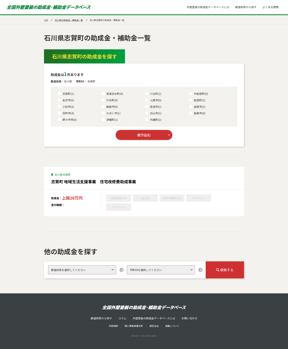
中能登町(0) (201, 94)
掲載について (172, 326)
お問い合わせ (190, 318)
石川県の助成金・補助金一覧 (69, 20)
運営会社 (154, 326)
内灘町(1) (156, 120)
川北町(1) (156, 94)
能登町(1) (199, 100)
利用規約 (113, 326)
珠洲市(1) (156, 107)
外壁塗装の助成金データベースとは (208, 7)
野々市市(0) (69, 120)
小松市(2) (68, 107)
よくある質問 (270, 7)
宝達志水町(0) (114, 94)
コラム (122, 318)
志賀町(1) (68, 94)
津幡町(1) (112, 120)
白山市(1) (156, 113)
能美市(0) (199, 113)
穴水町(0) (112, 100)
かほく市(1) (113, 113)
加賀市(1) (199, 107)
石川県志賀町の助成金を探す (84, 56)
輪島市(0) (112, 107)
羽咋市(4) (68, 113)
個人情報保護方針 (133, 326)
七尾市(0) (156, 100)
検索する (227, 269)
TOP (46, 20)
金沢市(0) (68, 100)
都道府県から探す (245, 7)
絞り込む (144, 134)
